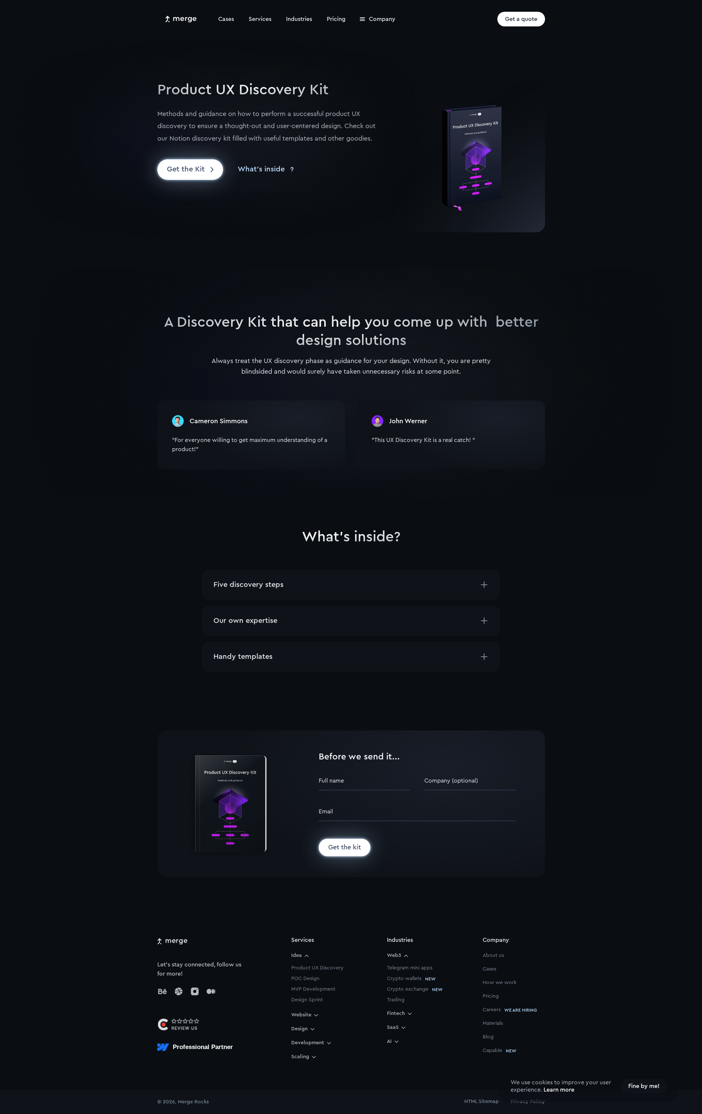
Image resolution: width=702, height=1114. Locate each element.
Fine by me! (643, 1086)
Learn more (559, 1090)
